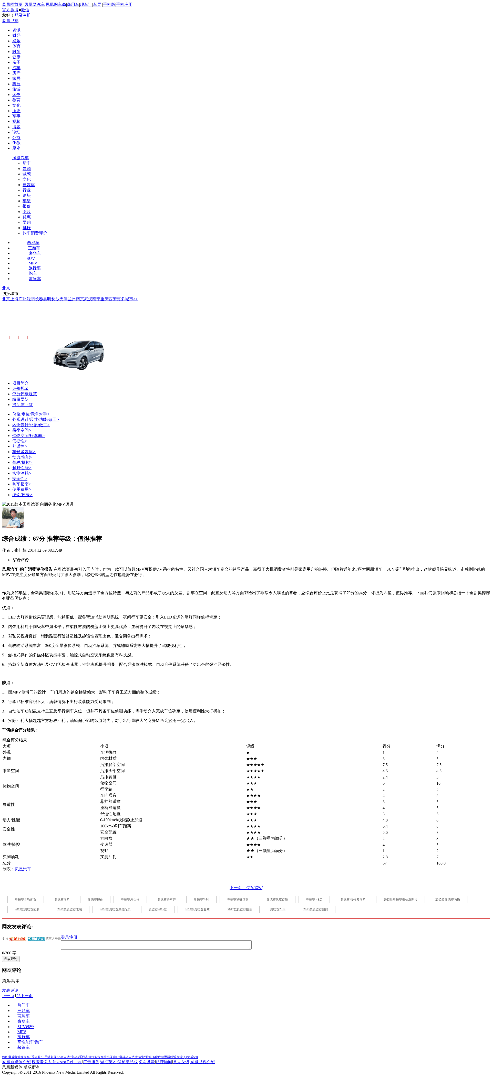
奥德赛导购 (201, 899)
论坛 (16, 132)
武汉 (88, 299)
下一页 (26, 996)
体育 (16, 46)
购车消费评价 (35, 233)
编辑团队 (20, 399)
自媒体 (29, 185)
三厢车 (34, 248)
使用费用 (22, 489)
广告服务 (91, 1062)
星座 (16, 148)
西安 (113, 299)
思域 (47, 1057)
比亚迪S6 (148, 1057)
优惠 (27, 217)
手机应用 (124, 4)
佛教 (16, 143)
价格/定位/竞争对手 (31, 414)
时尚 (16, 51)
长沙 (55, 299)
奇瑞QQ (181, 1057)
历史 (16, 111)
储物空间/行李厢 (28, 435)
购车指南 (22, 484)
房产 (16, 73)
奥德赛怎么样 (130, 899)
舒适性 (19, 446)
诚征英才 (108, 1062)
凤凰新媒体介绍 (16, 1062)
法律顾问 (164, 1062)
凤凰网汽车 (34, 4)
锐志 (85, 1057)
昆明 (47, 299)
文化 (16, 105)
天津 (63, 299)
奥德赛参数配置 (25, 899)
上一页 (8, 996)
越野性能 (22, 468)
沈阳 (31, 299)
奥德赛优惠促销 (277, 899)
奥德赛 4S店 (314, 899)
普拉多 (92, 1057)
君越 (122, 1057)
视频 (16, 121)
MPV (32, 263)
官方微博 (10, 10)
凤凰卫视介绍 (202, 1062)
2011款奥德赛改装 (69, 909)
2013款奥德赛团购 (27, 909)
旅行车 (34, 268)
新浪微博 (17, 939)
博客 (16, 127)
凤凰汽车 (20, 158)
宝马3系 (29, 1057)
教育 (16, 100)
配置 (5, 337)
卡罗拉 (102, 1057)
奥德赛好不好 (166, 899)
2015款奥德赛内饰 (447, 899)
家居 (16, 78)
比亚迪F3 (113, 1057)
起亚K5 (55, 1057)
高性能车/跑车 (30, 1042)
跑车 (33, 273)
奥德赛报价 (95, 899)
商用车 (73, 4)
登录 (18, 15)
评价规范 (20, 388)
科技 (16, 84)
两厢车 (33, 242)
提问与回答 (22, 404)
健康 (16, 57)
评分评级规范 (24, 394)
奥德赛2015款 (158, 909)
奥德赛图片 (62, 899)
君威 (11, 1057)
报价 (27, 206)
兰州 (72, 299)
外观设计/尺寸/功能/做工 (35, 419)
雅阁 (5, 1057)
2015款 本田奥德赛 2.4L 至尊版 (58, 322)
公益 (16, 137)
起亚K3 (39, 1057)
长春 (39, 299)
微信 (25, 10)
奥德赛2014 (277, 909)
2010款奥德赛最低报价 (115, 909)
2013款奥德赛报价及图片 (400, 899)
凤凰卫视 (10, 20)
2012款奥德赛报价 (240, 909)
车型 (27, 201)
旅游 (16, 89)
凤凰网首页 (12, 4)
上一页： (246, 888)
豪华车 (35, 253)
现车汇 (86, 4)
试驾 (27, 174)
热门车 (23, 1005)
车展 (97, 4)
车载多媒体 (24, 452)
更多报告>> (37, 337)
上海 (14, 299)
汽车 (16, 68)
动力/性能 (22, 457)
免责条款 (147, 1062)
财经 (16, 35)
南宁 (96, 299)
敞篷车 (35, 278)
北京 (6, 288)
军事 (16, 116)
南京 (80, 299)
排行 (27, 228)
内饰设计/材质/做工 (31, 425)
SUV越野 (25, 1027)
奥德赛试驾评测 (238, 899)
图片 (27, 211)
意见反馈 (181, 1062)
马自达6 (65, 1057)
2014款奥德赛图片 (197, 909)
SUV (31, 258)
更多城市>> (127, 299)
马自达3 (130, 1057)
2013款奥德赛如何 (315, 909)
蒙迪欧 (19, 1057)
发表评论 (10, 990)
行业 (27, 190)
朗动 (139, 1057)
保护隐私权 (127, 1062)
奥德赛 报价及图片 (353, 899)
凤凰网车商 (56, 4)
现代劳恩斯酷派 (165, 1057)
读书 (16, 94)
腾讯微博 (36, 939)
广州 (22, 299)
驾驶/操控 (22, 462)
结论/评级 (22, 495)
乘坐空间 (22, 430)
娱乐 (16, 41)
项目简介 (20, 383)
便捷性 (19, 441)
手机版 (109, 4)
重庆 (104, 299)
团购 (27, 222)
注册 (27, 15)
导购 (27, 168)
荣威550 (192, 1057)
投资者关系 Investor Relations (57, 1062)
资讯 (16, 30)
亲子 (16, 62)
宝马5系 (76, 1057)
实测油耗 (22, 473)
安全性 (19, 478)
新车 (27, 163)
